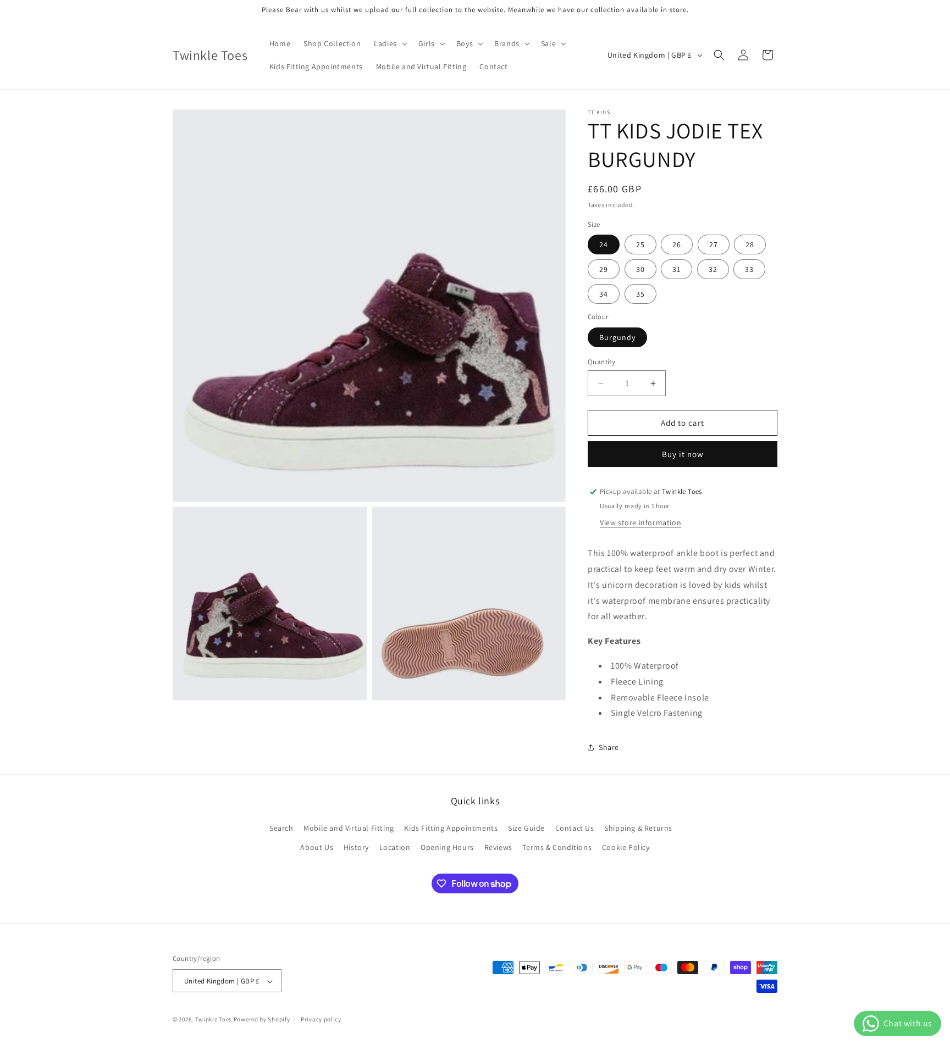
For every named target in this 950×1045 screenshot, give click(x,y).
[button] (389, 43)
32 (713, 269)
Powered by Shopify (262, 1020)
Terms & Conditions (557, 847)
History (356, 847)
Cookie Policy (626, 847)
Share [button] (609, 747)
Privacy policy (321, 1019)
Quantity (601, 361)
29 (603, 269)
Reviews (498, 847)
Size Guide (526, 828)
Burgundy (617, 337)
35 (640, 294)
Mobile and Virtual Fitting (348, 828)
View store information (640, 522)
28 (749, 244)
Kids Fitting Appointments (451, 828)
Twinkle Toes (213, 1020)
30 (640, 269)
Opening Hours (447, 847)
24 (603, 244)
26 (676, 244)
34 (603, 294)
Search (281, 828)
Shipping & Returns (638, 828)
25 (640, 244)
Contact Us (574, 828)
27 (713, 244)
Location (395, 847)
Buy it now (683, 454)
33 (749, 269)
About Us (316, 847)
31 (676, 269)
